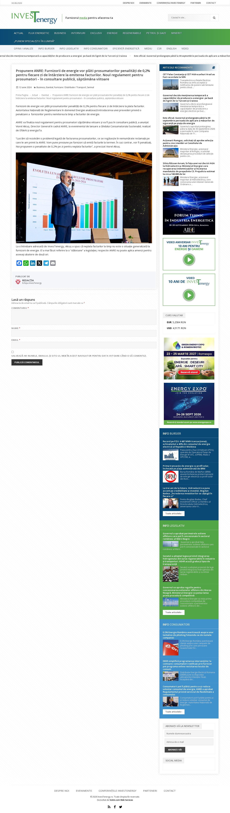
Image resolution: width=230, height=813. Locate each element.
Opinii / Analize (23, 48)
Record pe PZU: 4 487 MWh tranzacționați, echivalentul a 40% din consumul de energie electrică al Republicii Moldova (186, 444)
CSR (159, 48)
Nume (15, 328)
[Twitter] (120, 807)
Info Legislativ (69, 48)
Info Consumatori (96, 48)
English (171, 48)
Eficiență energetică (126, 48)
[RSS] (109, 807)
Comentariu (20, 307)
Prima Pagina (22, 95)
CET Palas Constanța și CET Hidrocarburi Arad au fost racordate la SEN (189, 76)
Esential (49, 87)
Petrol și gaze (156, 33)
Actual (18, 33)
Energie (112, 33)
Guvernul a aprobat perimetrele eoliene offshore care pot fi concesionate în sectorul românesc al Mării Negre (186, 536)
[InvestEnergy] (34, 17)
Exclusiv (96, 33)
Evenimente (145, 3)
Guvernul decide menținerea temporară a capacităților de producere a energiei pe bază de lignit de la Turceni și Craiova (188, 98)
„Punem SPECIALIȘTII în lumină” (34, 41)
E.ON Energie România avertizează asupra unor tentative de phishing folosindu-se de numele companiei (188, 635)
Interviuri (78, 33)
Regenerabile (132, 33)
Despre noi (128, 3)
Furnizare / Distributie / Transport (70, 87)
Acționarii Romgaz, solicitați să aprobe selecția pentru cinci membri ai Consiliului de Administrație (188, 143)
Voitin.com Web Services (121, 800)
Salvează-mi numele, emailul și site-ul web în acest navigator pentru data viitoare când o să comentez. (79, 355)
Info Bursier (46, 48)
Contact (211, 3)
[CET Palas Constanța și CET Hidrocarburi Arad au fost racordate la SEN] (170, 84)
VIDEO (185, 48)
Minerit (176, 33)
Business (60, 33)
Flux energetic (38, 33)
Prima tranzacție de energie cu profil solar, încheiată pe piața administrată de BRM (186, 467)
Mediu (148, 48)
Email (15, 339)
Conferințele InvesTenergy (171, 3)
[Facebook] (115, 807)
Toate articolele (173, 513)
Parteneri (196, 3)
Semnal (90, 87)
